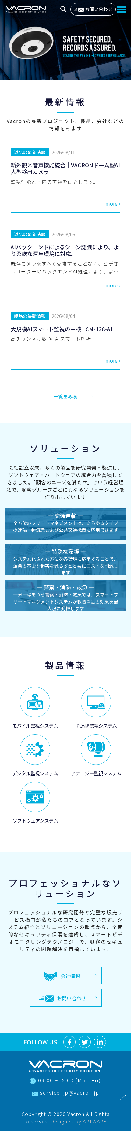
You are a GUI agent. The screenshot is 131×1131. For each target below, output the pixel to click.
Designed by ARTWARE (79, 1121)
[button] (63, 8)
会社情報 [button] (70, 976)
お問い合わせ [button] (98, 9)
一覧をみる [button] (65, 396)
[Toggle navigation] (121, 9)
